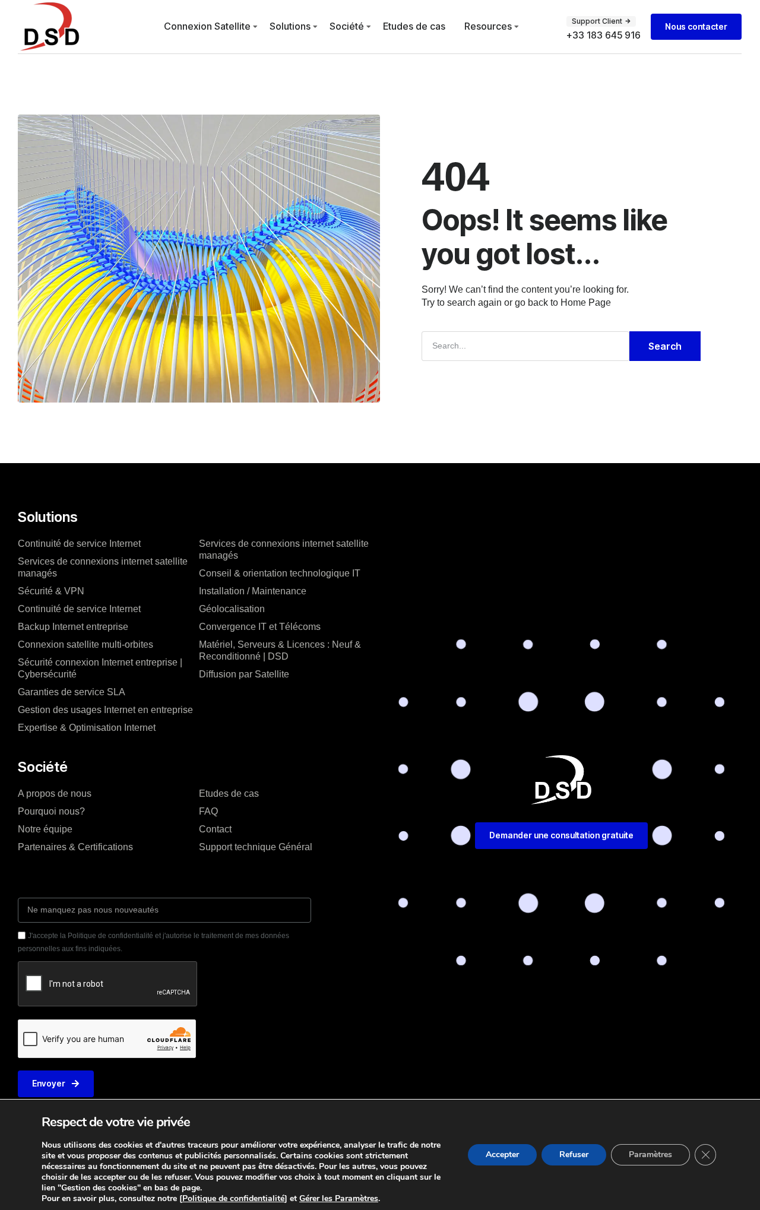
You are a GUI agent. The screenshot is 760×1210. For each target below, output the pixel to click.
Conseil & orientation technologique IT (279, 573)
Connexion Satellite (207, 26)
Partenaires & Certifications (75, 847)
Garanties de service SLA (71, 692)
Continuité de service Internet (79, 544)
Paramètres (650, 1154)
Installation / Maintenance (252, 591)
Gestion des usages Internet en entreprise (105, 710)
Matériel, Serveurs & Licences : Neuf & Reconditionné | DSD (280, 650)
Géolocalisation (232, 609)
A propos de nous (54, 793)
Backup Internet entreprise (73, 627)
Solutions (290, 26)
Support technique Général (255, 847)
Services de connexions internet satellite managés (103, 567)
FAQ (208, 811)
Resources (488, 26)
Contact (215, 829)
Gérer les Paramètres (338, 1198)
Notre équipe (45, 829)
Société (347, 26)
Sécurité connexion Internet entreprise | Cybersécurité (100, 668)
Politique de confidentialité (233, 1198)
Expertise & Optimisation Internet (87, 728)
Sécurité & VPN (51, 591)
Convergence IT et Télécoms (260, 627)
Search (665, 346)
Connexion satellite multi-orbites (85, 644)
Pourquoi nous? (51, 811)
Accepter (502, 1154)
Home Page (585, 302)
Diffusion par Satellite (244, 674)
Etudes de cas (414, 26)
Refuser (573, 1154)
